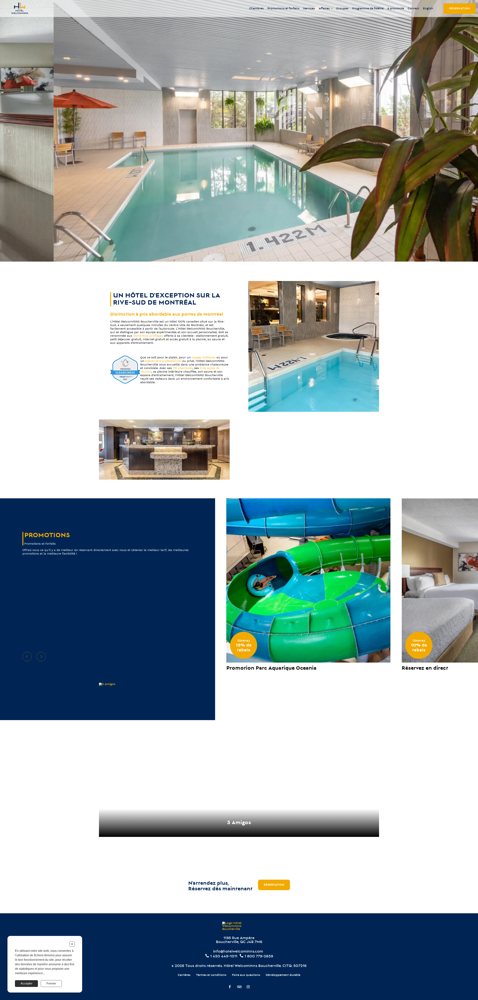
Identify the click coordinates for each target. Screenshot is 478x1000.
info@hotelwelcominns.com (238, 952)
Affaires (324, 8)
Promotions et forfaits (283, 8)
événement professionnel (163, 361)
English (428, 8)
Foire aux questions (246, 975)
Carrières (184, 975)
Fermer (51, 983)
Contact (413, 8)
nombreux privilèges (147, 335)
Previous (9, 131)
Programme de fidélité (368, 8)
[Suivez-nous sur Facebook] (230, 987)
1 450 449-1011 (223, 957)
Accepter (26, 983)
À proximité (395, 8)
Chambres (256, 8)
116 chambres (183, 368)
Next (468, 131)
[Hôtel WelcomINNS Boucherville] (19, 8)
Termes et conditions (211, 975)
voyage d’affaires (203, 357)
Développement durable (283, 975)
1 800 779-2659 (258, 957)
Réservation (459, 8)
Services (309, 8)
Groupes (342, 8)
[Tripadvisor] (239, 987)
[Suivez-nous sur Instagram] (248, 987)
